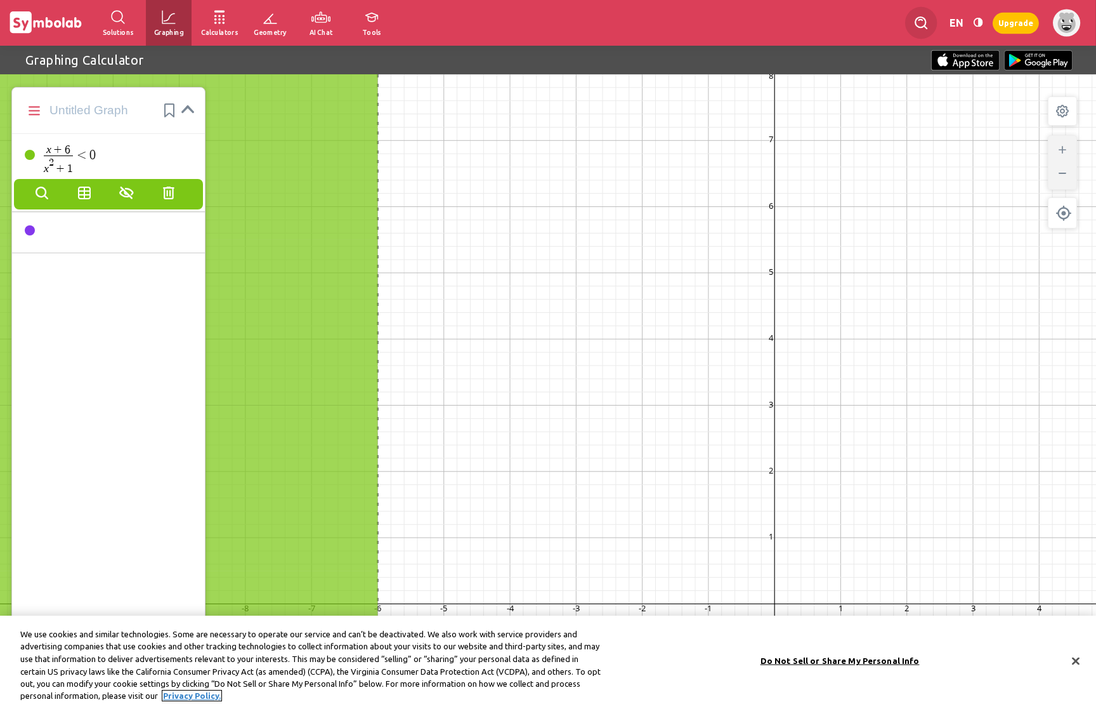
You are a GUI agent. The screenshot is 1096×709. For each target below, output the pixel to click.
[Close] (1076, 661)
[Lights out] (978, 22)
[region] (548, 662)
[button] (169, 110)
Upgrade (1015, 22)
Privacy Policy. (192, 695)
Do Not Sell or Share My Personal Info (840, 660)
